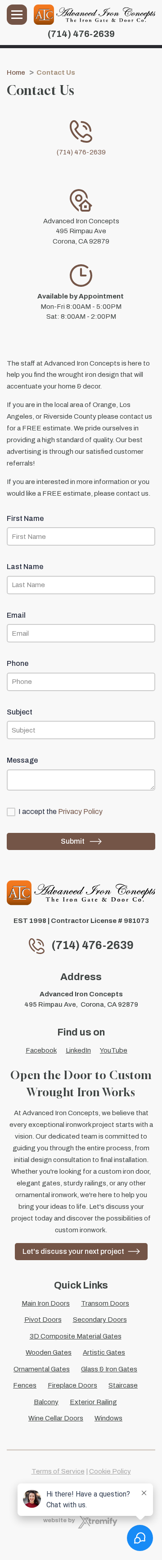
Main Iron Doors (46, 1303)
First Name (25, 518)
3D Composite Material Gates (76, 1336)
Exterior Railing (93, 1402)
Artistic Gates (104, 1352)
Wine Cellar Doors (55, 1418)
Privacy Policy (80, 811)
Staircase (123, 1385)
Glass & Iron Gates (109, 1369)
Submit (73, 841)
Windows (108, 1418)
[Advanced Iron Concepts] (94, 15)
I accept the (60, 811)
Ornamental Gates (42, 1369)
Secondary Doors (100, 1319)
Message (22, 760)
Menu (17, 15)
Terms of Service (58, 1471)
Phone (17, 663)
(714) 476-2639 (81, 34)
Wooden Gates (49, 1352)
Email (16, 615)
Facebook (41, 1050)
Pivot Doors (43, 1319)
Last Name (25, 566)
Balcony (46, 1402)
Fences (24, 1385)
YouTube (113, 1050)
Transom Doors (105, 1303)
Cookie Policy (110, 1471)
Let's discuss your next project (73, 1251)
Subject (19, 712)
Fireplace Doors (72, 1385)
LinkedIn (78, 1050)
